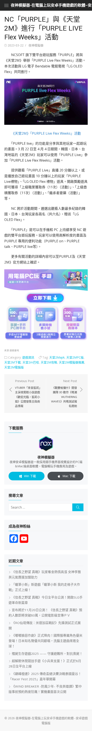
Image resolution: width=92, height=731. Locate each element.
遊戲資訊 (28, 357)
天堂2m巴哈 (30, 362)
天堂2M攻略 (49, 362)
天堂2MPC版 (75, 357)
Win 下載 (30, 476)
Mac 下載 (68, 476)
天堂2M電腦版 (14, 367)
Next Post (64, 393)
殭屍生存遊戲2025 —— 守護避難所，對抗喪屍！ (47, 653)
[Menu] (6, 5)
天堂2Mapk (57, 357)
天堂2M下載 (12, 362)
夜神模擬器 (35, 45)
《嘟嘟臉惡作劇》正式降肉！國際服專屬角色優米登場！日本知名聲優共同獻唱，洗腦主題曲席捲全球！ (45, 640)
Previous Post (28, 393)
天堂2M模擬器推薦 (71, 362)
